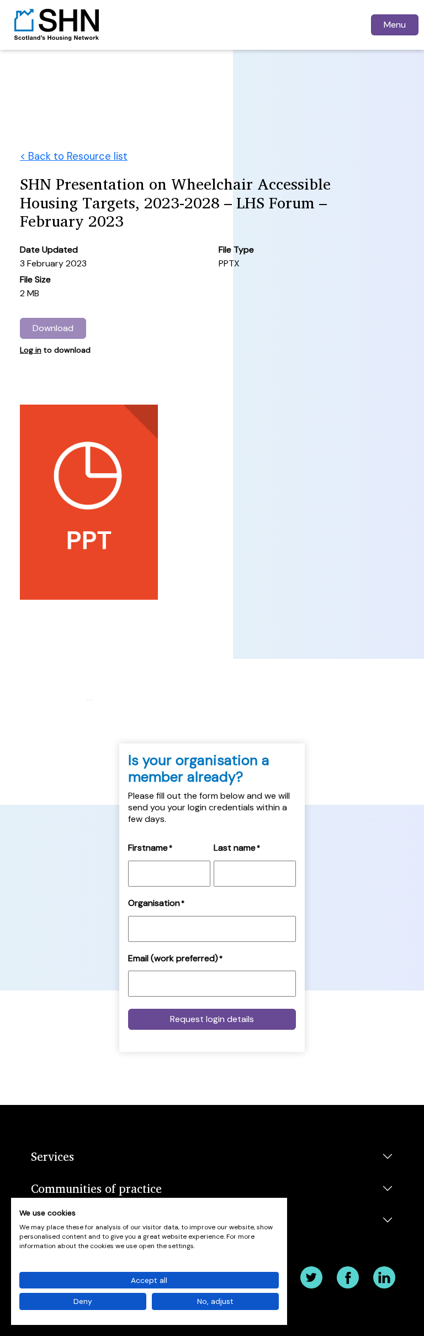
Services (52, 1156)
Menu (395, 24)
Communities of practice (96, 1188)
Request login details (212, 1019)
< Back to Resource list (74, 156)
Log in (30, 350)
